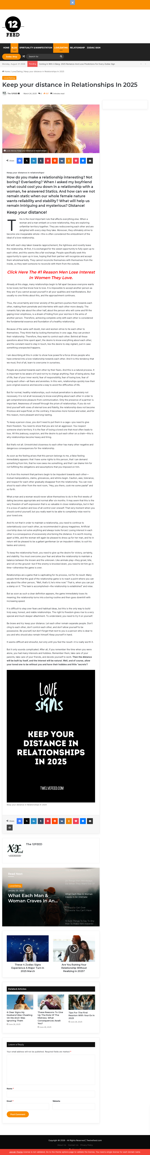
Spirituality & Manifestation (35, 47)
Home (6, 47)
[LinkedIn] (34, 161)
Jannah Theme (16, 1152)
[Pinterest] (48, 161)
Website (56, 1101)
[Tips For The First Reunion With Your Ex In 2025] (82, 1002)
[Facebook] (20, 161)
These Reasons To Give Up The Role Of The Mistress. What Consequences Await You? (50, 1018)
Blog (14, 47)
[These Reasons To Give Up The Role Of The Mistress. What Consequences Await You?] (51, 1002)
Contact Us (73, 1145)
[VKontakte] (62, 161)
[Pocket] (76, 161)
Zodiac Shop (11, 56)
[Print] (10, 827)
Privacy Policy (86, 1145)
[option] (51, 897)
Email (10, 1101)
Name (10, 1088)
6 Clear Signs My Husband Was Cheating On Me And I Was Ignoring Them (19, 1016)
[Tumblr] (41, 161)
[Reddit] (55, 161)
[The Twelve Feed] (13, 26)
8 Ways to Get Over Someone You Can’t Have (30, 898)
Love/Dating (61, 47)
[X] (27, 161)
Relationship (77, 47)
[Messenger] (83, 161)
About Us (61, 1145)
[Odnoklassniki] (69, 161)
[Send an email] (19, 93)
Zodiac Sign (93, 47)
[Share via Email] (90, 161)
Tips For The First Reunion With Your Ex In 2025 (82, 1015)
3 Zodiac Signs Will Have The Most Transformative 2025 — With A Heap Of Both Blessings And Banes (85, 64)
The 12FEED (12, 93)
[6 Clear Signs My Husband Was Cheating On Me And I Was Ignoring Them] (20, 1002)
